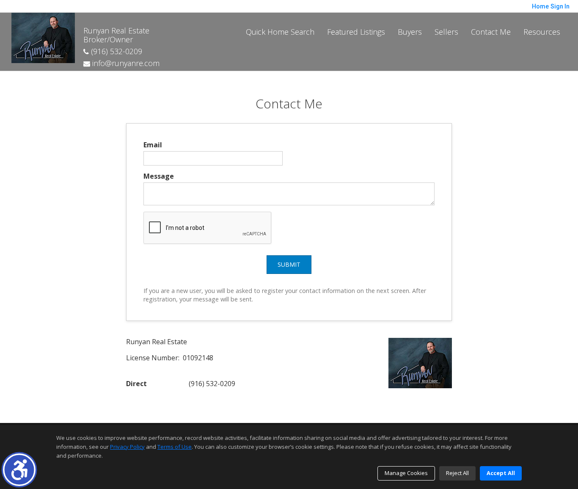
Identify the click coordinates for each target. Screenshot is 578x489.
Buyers (410, 32)
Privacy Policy (127, 446)
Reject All (457, 473)
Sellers (446, 32)
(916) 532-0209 (115, 51)
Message (158, 176)
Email (152, 145)
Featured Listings (356, 32)
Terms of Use (174, 446)
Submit (289, 264)
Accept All (501, 473)
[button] (19, 469)
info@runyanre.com (125, 63)
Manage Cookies (406, 473)
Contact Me (491, 32)
